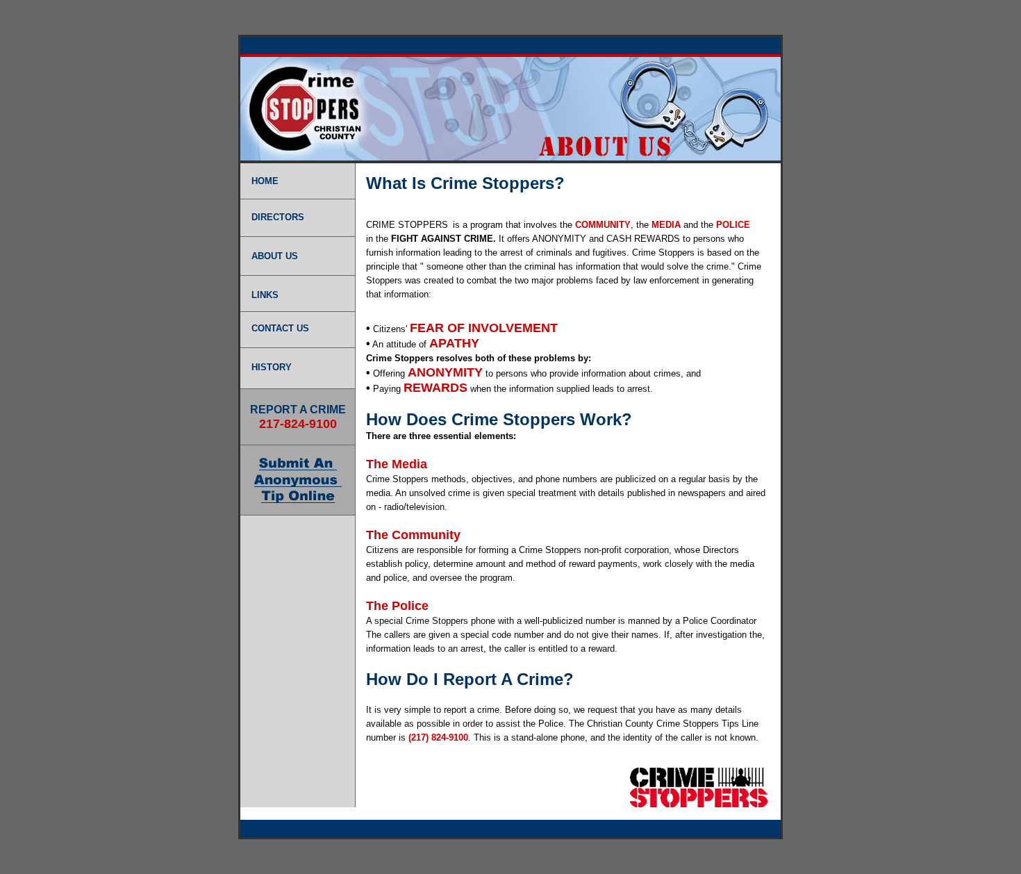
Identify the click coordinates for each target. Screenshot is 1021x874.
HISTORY (271, 367)
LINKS (265, 295)
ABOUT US (274, 256)
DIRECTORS (275, 217)
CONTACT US (280, 328)
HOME (265, 181)
